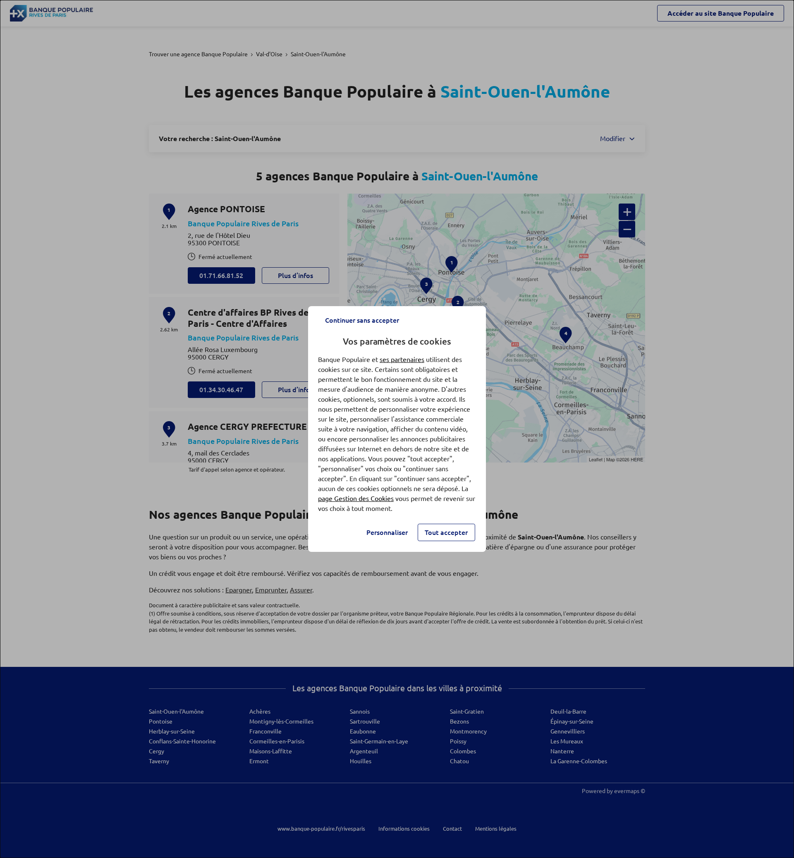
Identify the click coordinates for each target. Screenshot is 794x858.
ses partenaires (402, 359)
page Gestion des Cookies (356, 498)
